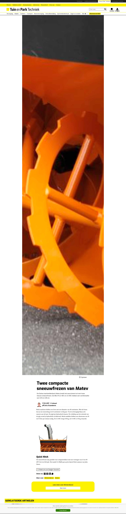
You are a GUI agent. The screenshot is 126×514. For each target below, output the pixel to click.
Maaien (17, 14)
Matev (57, 478)
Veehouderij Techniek (117, 1)
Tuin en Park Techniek (104, 1)
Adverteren (36, 5)
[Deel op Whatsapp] (45, 474)
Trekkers (22, 14)
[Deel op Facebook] (47, 474)
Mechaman (79, 1)
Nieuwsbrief (44, 5)
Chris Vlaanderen (50, 405)
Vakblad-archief (17, 5)
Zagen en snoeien (75, 14)
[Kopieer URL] (53, 474)
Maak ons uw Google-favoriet (49, 470)
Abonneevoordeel (95, 14)
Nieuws (9, 5)
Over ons (51, 5)
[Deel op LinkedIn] (50, 474)
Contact (58, 5)
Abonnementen (27, 5)
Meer (83, 14)
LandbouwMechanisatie (91, 1)
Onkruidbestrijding (51, 14)
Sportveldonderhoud (63, 14)
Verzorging (10, 14)
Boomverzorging (39, 14)
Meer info (116, 507)
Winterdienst (49, 478)
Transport (30, 14)
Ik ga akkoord (63, 510)
